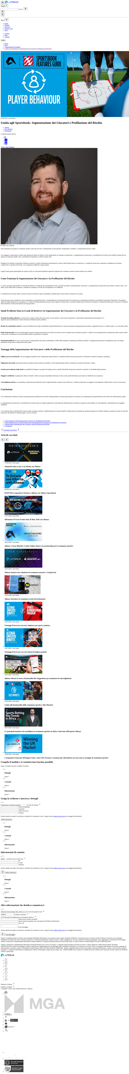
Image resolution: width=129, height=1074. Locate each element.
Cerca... (21, 9)
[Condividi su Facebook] (5, 138)
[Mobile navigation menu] (3, 2)
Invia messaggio (10, 934)
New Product (8, 129)
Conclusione (8, 426)
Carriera (7, 33)
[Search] (3, 11)
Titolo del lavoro (23, 811)
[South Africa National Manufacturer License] (10, 1028)
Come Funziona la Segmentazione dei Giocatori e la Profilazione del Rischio (27, 421)
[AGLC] (31, 1052)
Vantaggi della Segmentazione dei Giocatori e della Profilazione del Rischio (27, 424)
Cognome (21, 809)
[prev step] (3, 872)
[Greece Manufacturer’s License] (14, 1065)
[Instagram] (6, 980)
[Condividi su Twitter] (6, 141)
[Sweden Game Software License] (7, 1031)
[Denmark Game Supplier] (6, 1024)
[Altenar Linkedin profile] (6, 960)
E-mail (21, 863)
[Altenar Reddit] (6, 973)
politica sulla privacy (59, 816)
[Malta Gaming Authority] (35, 1012)
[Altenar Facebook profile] (6, 966)
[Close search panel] (25, 8)
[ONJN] (6, 993)
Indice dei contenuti (8, 245)
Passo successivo (7, 819)
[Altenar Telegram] (6, 970)
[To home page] (11, 3)
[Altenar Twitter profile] (6, 963)
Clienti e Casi (9, 28)
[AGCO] (12, 1018)
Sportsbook (8, 131)
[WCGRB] (14, 1071)
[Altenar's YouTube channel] (6, 977)
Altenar (7, 127)
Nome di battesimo (24, 807)
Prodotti (7, 25)
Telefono (21, 865)
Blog (6, 35)
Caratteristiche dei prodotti (12, 47)
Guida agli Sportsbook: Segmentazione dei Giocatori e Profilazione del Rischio (28, 49)
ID (19, 861)
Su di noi (7, 27)
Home (6, 23)
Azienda (21, 813)
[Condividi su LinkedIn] (6, 144)
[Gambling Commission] (8, 1015)
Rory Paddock (10, 147)
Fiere (6, 30)
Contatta (7, 37)
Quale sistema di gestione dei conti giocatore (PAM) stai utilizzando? (39, 921)
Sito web (21, 923)
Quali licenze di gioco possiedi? (28, 919)
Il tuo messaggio (23, 927)
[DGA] (15, 1059)
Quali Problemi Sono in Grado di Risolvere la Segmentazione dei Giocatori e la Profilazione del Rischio (35, 422)
